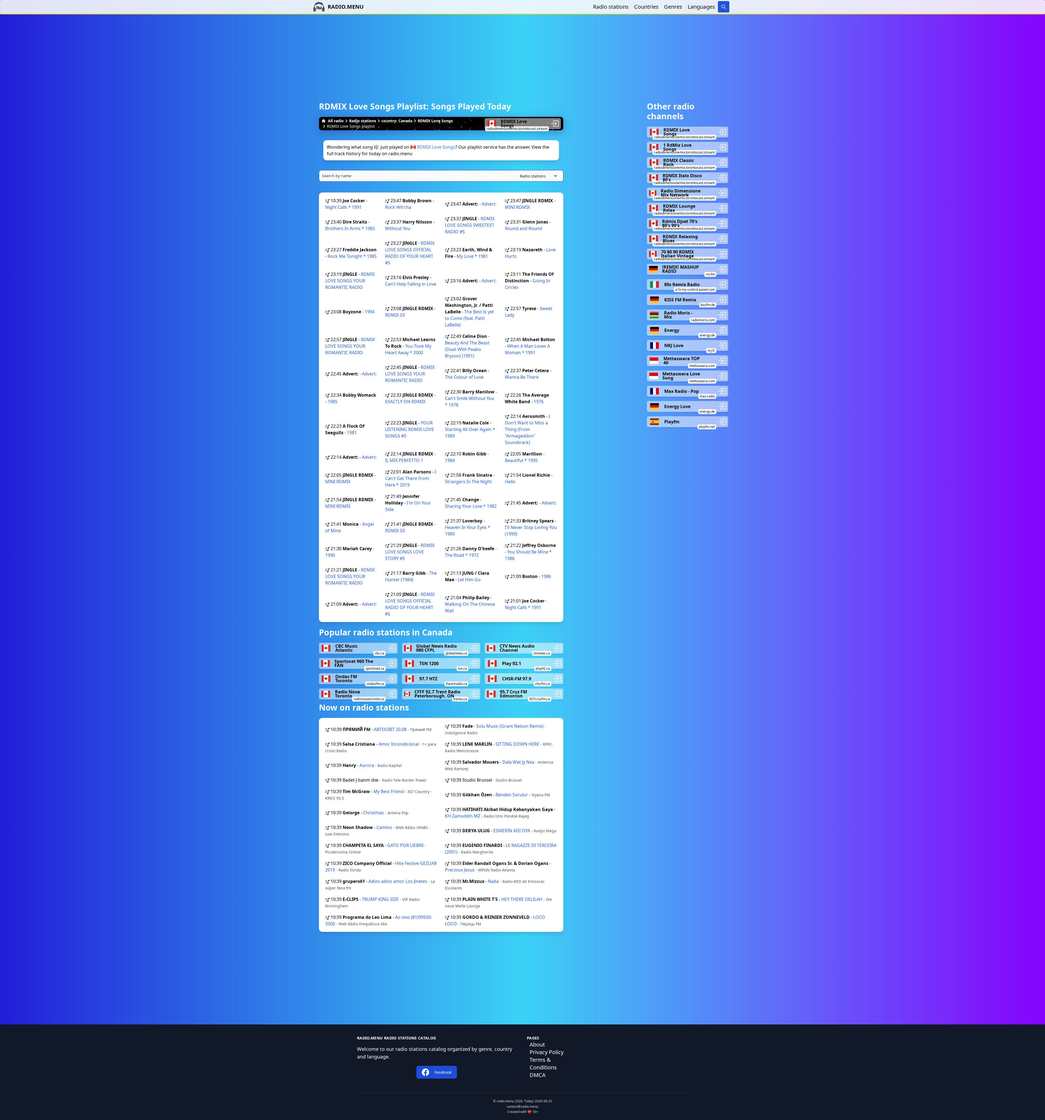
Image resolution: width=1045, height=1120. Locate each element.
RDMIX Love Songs (435, 120)
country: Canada (397, 120)
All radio (336, 120)
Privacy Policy (547, 1052)
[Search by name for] (441, 176)
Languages (701, 6)
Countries (646, 6)
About (537, 1044)
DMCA (538, 1075)
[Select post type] (537, 176)
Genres (673, 6)
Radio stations (611, 6)
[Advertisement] (522, 52)
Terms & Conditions (543, 1063)
